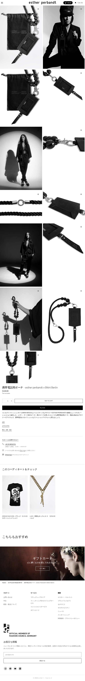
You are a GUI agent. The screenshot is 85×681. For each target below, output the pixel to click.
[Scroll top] (80, 677)
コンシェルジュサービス (38, 607)
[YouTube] (15, 668)
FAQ (5, 601)
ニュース (60, 611)
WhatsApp (8, 447)
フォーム (22, 443)
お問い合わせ (8, 597)
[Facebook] (10, 668)
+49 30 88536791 (10, 437)
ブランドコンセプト (63, 601)
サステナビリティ (62, 608)
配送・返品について (10, 604)
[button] (2, 3)
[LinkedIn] (20, 668)
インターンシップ (62, 615)
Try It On (41, 400)
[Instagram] (5, 668)
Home (4, 574)
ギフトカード (34, 610)
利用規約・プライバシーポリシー (68, 618)
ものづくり (60, 604)
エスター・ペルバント (64, 597)
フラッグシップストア (37, 597)
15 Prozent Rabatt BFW (15, 574)
